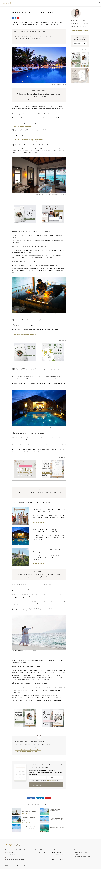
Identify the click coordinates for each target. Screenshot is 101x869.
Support (38, 854)
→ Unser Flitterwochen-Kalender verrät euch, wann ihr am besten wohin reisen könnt (35, 141)
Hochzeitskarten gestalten (59, 854)
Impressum (54, 865)
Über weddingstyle (41, 852)
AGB (92, 865)
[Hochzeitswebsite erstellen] (53, 214)
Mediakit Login (78, 854)
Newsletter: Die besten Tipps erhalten (16, 859)
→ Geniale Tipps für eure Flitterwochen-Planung (28, 750)
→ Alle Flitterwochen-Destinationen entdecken (27, 751)
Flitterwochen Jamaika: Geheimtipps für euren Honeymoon (53, 811)
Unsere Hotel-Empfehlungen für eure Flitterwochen (28, 38)
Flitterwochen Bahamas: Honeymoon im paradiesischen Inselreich (53, 828)
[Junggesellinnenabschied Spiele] (25, 468)
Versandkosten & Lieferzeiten (60, 857)
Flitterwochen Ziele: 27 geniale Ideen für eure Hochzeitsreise (25, 811)
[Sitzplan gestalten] (53, 468)
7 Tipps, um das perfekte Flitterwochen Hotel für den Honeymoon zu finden (34, 36)
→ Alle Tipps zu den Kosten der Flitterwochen (24, 334)
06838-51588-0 (10, 852)
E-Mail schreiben (11, 854)
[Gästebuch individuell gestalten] (53, 718)
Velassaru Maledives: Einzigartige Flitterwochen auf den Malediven (39, 536)
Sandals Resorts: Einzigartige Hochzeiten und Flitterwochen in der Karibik (39, 516)
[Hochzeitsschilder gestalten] (25, 718)
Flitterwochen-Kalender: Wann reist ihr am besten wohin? (53, 819)
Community (9, 857)
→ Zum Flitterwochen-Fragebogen (21, 126)
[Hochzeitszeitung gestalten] (25, 214)
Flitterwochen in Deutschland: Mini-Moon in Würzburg (39, 557)
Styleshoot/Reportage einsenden (82, 856)
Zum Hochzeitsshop (57, 852)
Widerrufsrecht (84, 865)
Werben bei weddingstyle (81, 852)
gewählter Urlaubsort (23, 373)
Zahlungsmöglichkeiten (58, 859)
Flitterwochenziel (46, 589)
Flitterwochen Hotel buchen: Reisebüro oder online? (28, 41)
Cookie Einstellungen (72, 865)
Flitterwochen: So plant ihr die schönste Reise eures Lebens (25, 828)
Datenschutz (62, 865)
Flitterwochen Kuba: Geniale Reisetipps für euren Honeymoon (25, 819)
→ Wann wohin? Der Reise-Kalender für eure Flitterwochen (31, 748)
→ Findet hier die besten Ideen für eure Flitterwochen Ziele (28, 139)
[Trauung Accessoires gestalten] (80, 59)
